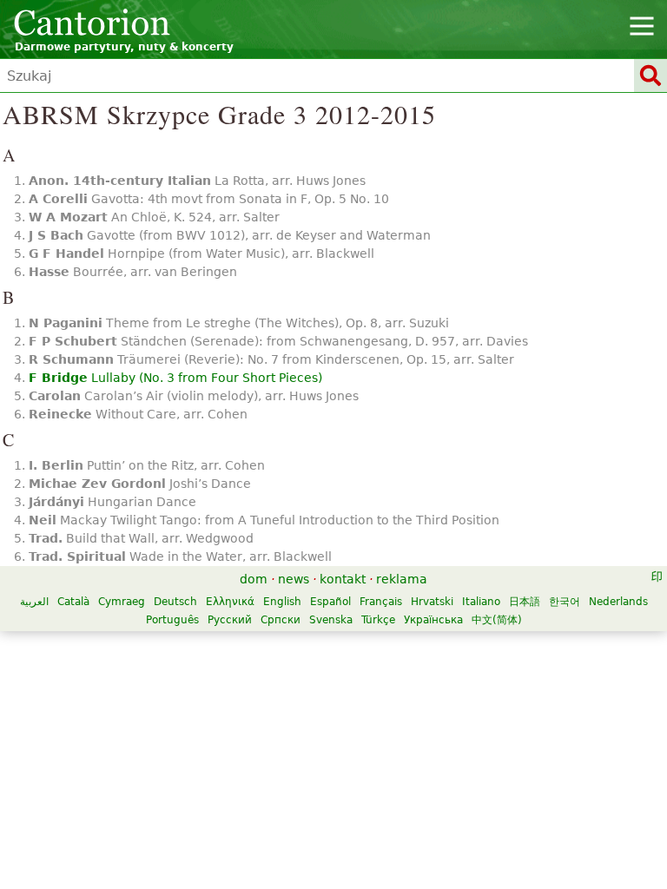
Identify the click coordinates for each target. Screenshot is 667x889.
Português (172, 620)
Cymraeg (121, 602)
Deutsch (175, 602)
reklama (401, 579)
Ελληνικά (230, 602)
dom (253, 579)
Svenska (331, 620)
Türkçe (378, 620)
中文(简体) (497, 620)
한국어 (564, 602)
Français (381, 602)
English (282, 602)
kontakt (343, 579)
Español (330, 602)
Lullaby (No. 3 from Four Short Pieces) (175, 378)
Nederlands (618, 602)
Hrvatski (432, 602)
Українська (433, 620)
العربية (34, 602)
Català (73, 602)
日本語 (524, 602)
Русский (230, 620)
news (293, 579)
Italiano (481, 602)
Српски (280, 620)
